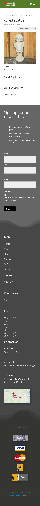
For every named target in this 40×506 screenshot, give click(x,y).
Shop (6, 254)
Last (5, 175)
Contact (8, 269)
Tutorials (8, 300)
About (7, 248)
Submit (9, 208)
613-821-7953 (13, 352)
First (5, 164)
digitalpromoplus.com (18, 495)
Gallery (7, 259)
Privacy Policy (11, 282)
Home (6, 15)
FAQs (6, 264)
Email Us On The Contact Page (19, 365)
